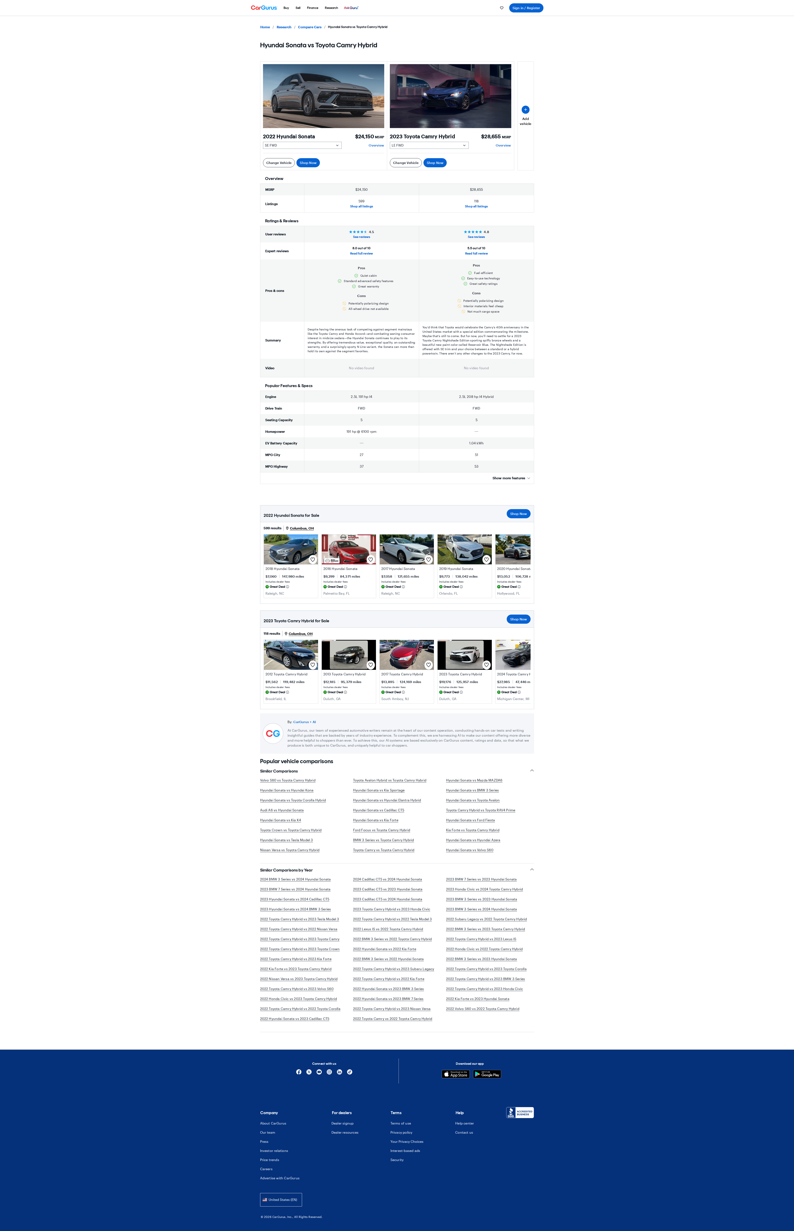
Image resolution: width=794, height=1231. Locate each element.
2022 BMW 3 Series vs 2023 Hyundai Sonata (481, 959)
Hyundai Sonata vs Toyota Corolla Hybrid (293, 800)
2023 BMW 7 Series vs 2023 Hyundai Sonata (481, 879)
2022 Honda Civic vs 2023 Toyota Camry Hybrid (298, 999)
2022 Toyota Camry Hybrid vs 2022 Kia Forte (388, 979)
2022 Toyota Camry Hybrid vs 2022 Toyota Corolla (300, 1009)
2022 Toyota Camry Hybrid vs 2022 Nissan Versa (299, 929)
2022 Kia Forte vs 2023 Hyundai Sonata (477, 999)
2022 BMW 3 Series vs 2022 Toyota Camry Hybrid (392, 939)
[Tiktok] (349, 1073)
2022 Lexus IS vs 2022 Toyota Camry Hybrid (388, 929)
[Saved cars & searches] (502, 8)
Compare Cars (309, 27)
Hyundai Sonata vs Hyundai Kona (287, 790)
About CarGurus (273, 1123)
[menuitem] (286, 8)
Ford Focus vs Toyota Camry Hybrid (381, 830)
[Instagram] (329, 1073)
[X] (309, 1073)
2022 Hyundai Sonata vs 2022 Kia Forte (384, 949)
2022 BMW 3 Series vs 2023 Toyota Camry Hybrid (485, 929)
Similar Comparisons (279, 771)
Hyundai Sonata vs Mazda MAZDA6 (474, 780)
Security (397, 1160)
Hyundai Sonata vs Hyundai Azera (473, 840)
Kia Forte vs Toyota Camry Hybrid (472, 830)
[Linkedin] (339, 1073)
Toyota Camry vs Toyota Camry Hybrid (384, 850)
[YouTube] (319, 1073)
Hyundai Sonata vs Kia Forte (375, 820)
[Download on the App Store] (456, 1074)
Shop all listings (361, 206)
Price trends (269, 1160)
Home (265, 27)
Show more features (509, 478)
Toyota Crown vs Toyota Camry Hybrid (291, 830)
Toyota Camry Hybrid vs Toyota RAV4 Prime (480, 810)
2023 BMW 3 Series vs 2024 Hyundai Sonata (481, 909)
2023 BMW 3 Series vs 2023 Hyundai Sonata (481, 899)
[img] (287, 586)
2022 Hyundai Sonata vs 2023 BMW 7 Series (388, 999)
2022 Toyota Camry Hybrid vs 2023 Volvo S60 (297, 989)
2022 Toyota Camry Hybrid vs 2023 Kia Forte (296, 959)
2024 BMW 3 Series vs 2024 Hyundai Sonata (295, 879)
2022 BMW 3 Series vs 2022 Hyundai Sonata (388, 959)
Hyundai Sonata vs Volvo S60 (469, 850)
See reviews (361, 236)
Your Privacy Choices (406, 1141)
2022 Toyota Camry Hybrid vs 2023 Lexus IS (481, 939)
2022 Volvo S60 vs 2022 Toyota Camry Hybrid (482, 1009)
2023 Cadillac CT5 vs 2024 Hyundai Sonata (387, 899)
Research (284, 27)
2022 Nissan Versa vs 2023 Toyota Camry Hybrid (299, 979)
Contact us (464, 1132)
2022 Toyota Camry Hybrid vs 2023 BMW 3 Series (485, 979)
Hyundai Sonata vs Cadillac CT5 (378, 810)
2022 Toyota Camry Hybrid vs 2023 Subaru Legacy (393, 969)
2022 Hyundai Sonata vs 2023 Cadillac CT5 (294, 1019)
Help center (464, 1123)
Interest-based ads (405, 1151)
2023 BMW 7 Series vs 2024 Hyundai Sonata (295, 889)
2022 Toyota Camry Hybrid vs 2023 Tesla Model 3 (299, 919)
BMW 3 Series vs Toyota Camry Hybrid (383, 840)
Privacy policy (401, 1132)
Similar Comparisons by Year (286, 870)
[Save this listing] (313, 559)
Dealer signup (343, 1123)
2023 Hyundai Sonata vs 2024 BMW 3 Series (295, 909)
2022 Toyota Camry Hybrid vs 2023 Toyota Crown (300, 949)
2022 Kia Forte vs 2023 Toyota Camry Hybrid (296, 969)
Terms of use (400, 1123)
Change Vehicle (279, 163)
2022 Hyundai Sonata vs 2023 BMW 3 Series (388, 989)
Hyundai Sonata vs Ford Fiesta (470, 820)
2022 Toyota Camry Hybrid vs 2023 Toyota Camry (300, 939)
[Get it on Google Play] (487, 1074)
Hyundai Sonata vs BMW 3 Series (472, 790)
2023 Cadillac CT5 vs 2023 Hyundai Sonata (388, 889)
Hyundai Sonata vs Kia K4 (280, 820)
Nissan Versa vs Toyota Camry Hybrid (290, 850)
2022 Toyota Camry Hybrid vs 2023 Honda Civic (484, 989)
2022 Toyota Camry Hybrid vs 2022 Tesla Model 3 (392, 919)
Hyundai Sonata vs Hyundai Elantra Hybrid (387, 800)
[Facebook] (298, 1073)
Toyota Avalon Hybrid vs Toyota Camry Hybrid (390, 780)
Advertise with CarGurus (280, 1178)
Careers (266, 1169)
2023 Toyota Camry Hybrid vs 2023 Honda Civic (391, 909)
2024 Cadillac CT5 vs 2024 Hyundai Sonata (387, 879)
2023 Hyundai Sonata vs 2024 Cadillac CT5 (294, 899)
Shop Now (308, 163)
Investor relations (274, 1151)
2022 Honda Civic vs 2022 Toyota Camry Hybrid (484, 949)
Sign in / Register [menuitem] (526, 8)
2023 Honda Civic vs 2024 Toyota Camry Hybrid (484, 889)
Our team (267, 1132)
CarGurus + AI (304, 722)
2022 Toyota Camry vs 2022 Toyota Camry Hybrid (392, 1019)
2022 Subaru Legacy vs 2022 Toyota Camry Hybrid (486, 919)
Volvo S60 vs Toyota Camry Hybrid (288, 780)
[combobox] (281, 1200)
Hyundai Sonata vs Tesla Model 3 (286, 840)
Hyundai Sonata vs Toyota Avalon (473, 800)
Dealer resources (345, 1132)
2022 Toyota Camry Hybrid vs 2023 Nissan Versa (392, 1009)
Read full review (361, 253)
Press (264, 1141)
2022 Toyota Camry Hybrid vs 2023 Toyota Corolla (486, 969)
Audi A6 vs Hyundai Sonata (282, 810)
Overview (376, 145)
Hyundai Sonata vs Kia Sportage (379, 790)
